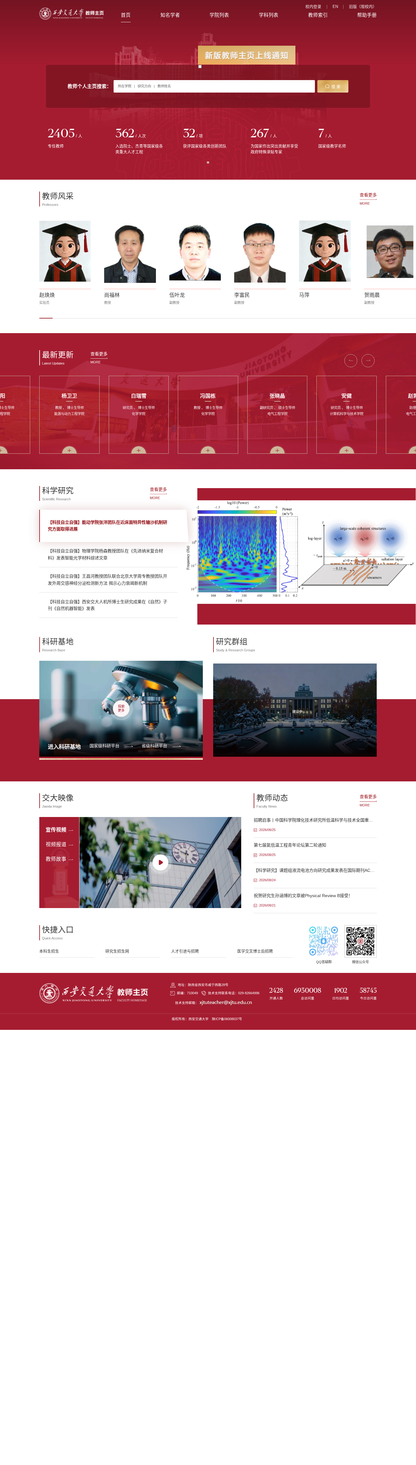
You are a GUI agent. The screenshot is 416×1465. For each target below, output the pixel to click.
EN (335, 7)
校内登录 (313, 7)
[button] (46, 316)
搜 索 (335, 86)
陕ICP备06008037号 (227, 1019)
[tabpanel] (73, 138)
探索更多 (121, 707)
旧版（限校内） (363, 7)
